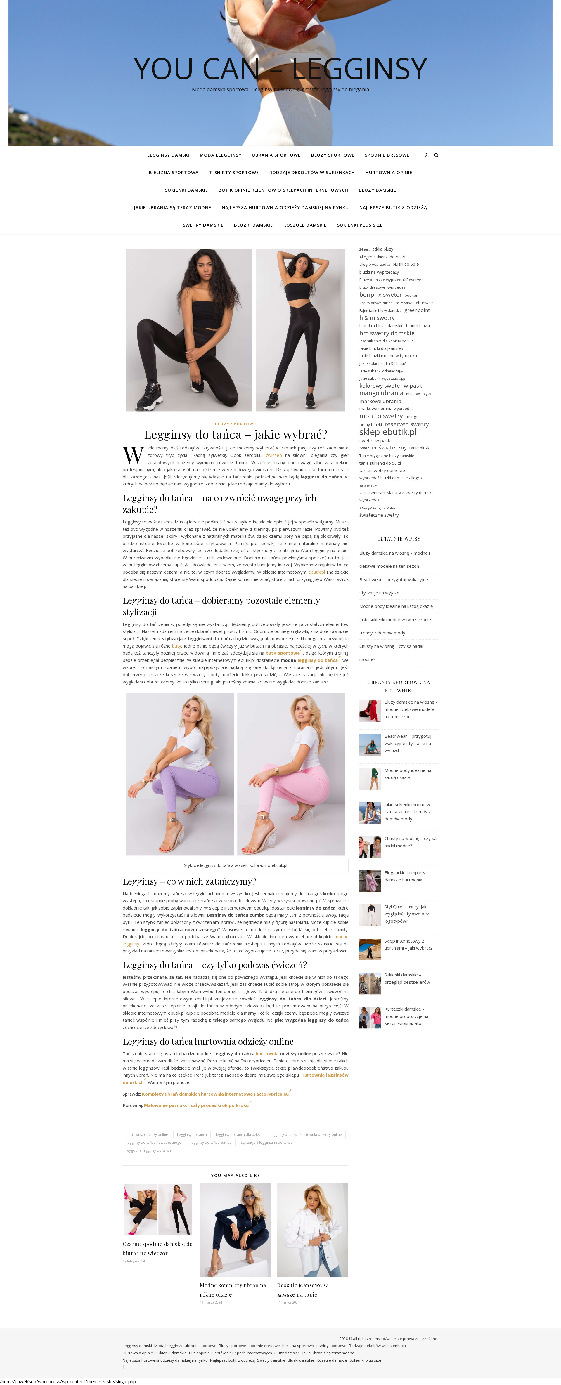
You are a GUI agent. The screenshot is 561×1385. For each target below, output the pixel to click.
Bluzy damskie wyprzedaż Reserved (391, 279)
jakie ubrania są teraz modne (172, 207)
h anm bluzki (418, 325)
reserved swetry (407, 424)
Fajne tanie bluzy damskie (380, 310)
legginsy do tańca (318, 660)
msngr (412, 416)
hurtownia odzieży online (147, 1134)
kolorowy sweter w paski (391, 385)
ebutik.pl (316, 572)
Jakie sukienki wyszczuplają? (382, 378)
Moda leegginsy (220, 155)
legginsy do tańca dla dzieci (239, 1134)
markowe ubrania (380, 401)
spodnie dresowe (387, 155)
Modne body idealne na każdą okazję (396, 606)
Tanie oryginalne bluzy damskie (386, 455)
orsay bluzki (370, 424)
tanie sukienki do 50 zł (380, 463)
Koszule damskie (305, 225)
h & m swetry (377, 318)
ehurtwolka (426, 302)
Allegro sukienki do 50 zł (382, 257)
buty (176, 646)
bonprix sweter (380, 294)
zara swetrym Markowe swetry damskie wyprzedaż (397, 496)
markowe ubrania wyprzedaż (386, 408)
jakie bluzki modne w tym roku (388, 355)
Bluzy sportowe (332, 155)
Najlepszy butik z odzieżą (393, 207)
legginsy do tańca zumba (211, 1142)
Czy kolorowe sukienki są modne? (386, 303)
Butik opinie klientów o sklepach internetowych (283, 190)
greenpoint (417, 310)
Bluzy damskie (377, 190)
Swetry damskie (203, 225)
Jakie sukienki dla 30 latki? (382, 363)
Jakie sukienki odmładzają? (381, 371)
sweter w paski (375, 440)
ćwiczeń (274, 455)
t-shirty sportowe (234, 172)
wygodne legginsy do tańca (149, 1150)
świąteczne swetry (379, 515)
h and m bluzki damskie (381, 325)
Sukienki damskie (186, 190)
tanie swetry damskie (382, 470)
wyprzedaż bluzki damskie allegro (390, 477)
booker (411, 295)
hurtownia (267, 1053)
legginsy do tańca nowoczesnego (154, 1142)
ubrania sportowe (276, 155)
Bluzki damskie (253, 225)
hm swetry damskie (387, 333)
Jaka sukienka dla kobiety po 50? (386, 341)
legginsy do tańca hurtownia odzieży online (306, 1134)
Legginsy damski (168, 155)
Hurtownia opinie (389, 172)
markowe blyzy (418, 393)
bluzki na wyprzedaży (379, 272)
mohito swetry (381, 416)
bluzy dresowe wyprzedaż (382, 287)
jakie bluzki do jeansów (381, 348)
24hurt (364, 249)
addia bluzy (382, 249)
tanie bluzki (419, 448)
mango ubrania (381, 393)
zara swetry (368, 485)
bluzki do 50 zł (406, 264)
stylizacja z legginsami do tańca (266, 1142)
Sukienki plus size (360, 225)
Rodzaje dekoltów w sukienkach (312, 172)
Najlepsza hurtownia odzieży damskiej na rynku (285, 207)
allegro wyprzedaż (374, 264)
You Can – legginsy (280, 67)
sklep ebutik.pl (388, 431)
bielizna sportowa (174, 172)
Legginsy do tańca (192, 1134)
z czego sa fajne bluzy (377, 507)
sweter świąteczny (383, 447)
